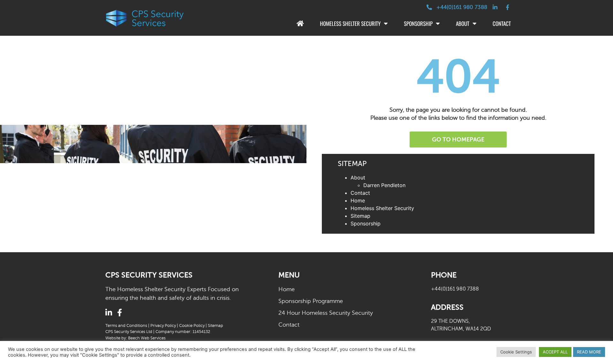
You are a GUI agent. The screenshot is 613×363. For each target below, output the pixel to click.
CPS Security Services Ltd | (130, 331)
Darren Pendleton (384, 185)
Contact (502, 23)
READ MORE (589, 351)
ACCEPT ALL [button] (555, 351)
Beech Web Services (147, 338)
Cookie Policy (192, 325)
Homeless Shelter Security (350, 23)
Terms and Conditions (126, 325)
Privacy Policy (163, 325)
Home (358, 200)
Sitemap (360, 216)
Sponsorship (418, 23)
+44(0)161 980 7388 (455, 289)
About (462, 23)
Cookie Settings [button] (516, 351)
